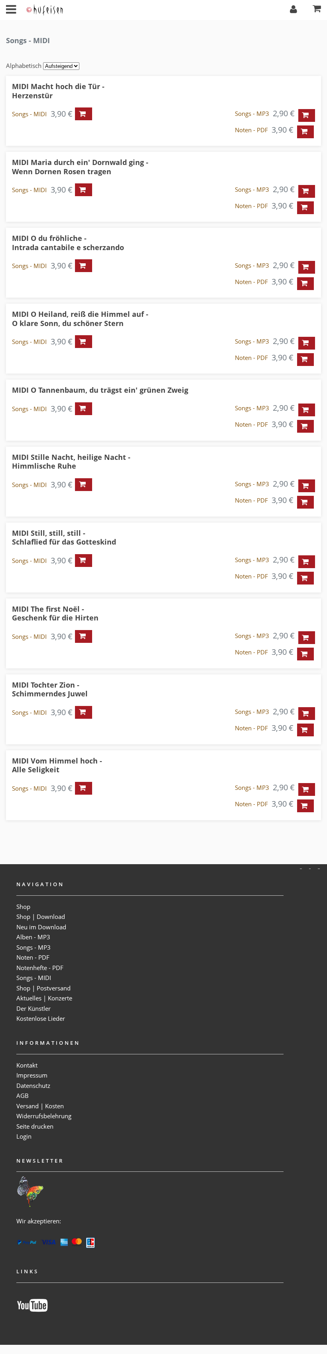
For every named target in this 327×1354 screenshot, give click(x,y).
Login (24, 1136)
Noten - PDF (251, 130)
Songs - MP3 (252, 113)
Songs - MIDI (29, 114)
